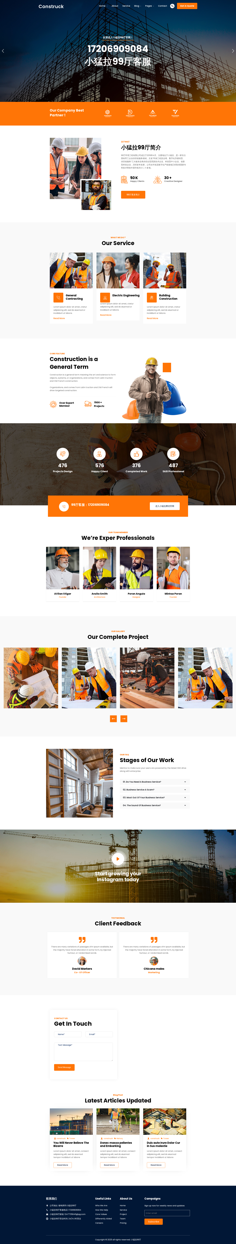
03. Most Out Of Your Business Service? (144, 797)
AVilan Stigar (62, 593)
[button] (233, 51)
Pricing (123, 1223)
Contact (162, 5)
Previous (98, 112)
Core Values (101, 1214)
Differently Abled (103, 1218)
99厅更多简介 (133, 194)
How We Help (101, 1210)
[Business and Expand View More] (205, 677)
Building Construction (168, 297)
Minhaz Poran (173, 593)
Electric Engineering (126, 295)
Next (184, 112)
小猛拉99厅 (136, 1239)
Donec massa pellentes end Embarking (116, 1144)
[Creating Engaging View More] (147, 677)
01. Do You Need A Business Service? (142, 781)
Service (126, 5)
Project (123, 1214)
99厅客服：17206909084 (90, 505)
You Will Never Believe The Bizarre (71, 1144)
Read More (59, 318)
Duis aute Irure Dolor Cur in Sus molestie (163, 1144)
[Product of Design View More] (89, 677)
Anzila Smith (100, 593)
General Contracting (74, 297)
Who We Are (101, 1205)
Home (102, 5)
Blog (136, 5)
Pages (148, 5)
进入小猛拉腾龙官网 (164, 506)
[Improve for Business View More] (31, 677)
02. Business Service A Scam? (138, 789)
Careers (99, 1223)
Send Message (64, 1067)
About (115, 5)
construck (61, 1138)
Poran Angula (136, 593)
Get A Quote (187, 5)
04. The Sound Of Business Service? (142, 805)
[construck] (57, 6)
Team (122, 1218)
